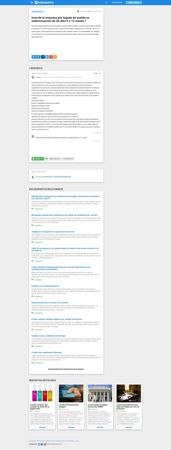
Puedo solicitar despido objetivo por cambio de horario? (57, 319)
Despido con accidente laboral (45, 286)
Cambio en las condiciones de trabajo (48, 336)
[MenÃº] (31, 2)
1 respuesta (37, 209)
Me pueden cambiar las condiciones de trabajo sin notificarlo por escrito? (64, 215)
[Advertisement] (66, 46)
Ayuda (44, 441)
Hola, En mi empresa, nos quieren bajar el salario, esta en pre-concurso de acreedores (65, 249)
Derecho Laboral (37, 11)
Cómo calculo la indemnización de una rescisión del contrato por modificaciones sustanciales (60, 268)
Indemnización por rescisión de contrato (49, 302)
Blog (48, 441)
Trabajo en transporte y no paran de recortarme (53, 232)
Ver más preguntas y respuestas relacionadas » (66, 369)
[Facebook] (41, 444)
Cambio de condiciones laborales (46, 352)
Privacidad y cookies (73, 441)
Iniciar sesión (117, 2)
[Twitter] (38, 444)
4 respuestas (38, 363)
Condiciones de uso (61, 441)
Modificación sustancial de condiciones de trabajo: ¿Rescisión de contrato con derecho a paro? (65, 197)
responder (48, 177)
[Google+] (44, 444)
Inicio (30, 441)
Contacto (52, 441)
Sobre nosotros (37, 441)
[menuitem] (43, 57)
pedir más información (62, 177)
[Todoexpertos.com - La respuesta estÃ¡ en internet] (44, 2)
